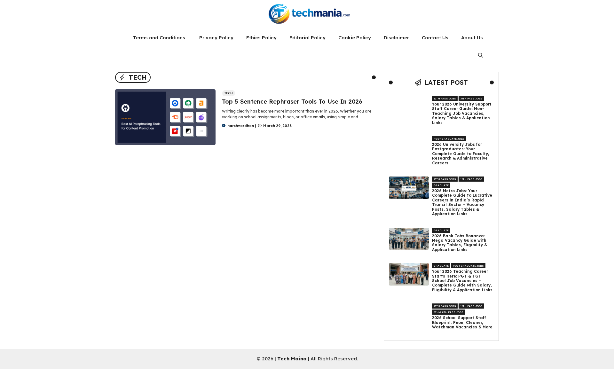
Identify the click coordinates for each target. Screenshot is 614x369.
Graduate (441, 185)
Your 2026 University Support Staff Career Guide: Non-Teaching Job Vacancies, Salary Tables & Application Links (462, 113)
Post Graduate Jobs (449, 138)
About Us (472, 38)
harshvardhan (240, 125)
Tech (228, 93)
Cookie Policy (354, 38)
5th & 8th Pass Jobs (448, 312)
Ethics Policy (261, 38)
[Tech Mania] (307, 14)
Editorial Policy (307, 38)
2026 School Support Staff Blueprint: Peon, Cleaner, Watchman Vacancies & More (462, 322)
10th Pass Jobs (471, 98)
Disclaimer (396, 38)
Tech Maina (292, 359)
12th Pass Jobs (445, 98)
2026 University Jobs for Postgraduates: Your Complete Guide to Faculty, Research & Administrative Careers (460, 153)
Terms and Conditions (159, 38)
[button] (480, 55)
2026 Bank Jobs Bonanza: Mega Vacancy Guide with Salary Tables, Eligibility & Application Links (459, 243)
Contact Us (435, 38)
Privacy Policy (216, 38)
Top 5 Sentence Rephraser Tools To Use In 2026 (292, 101)
